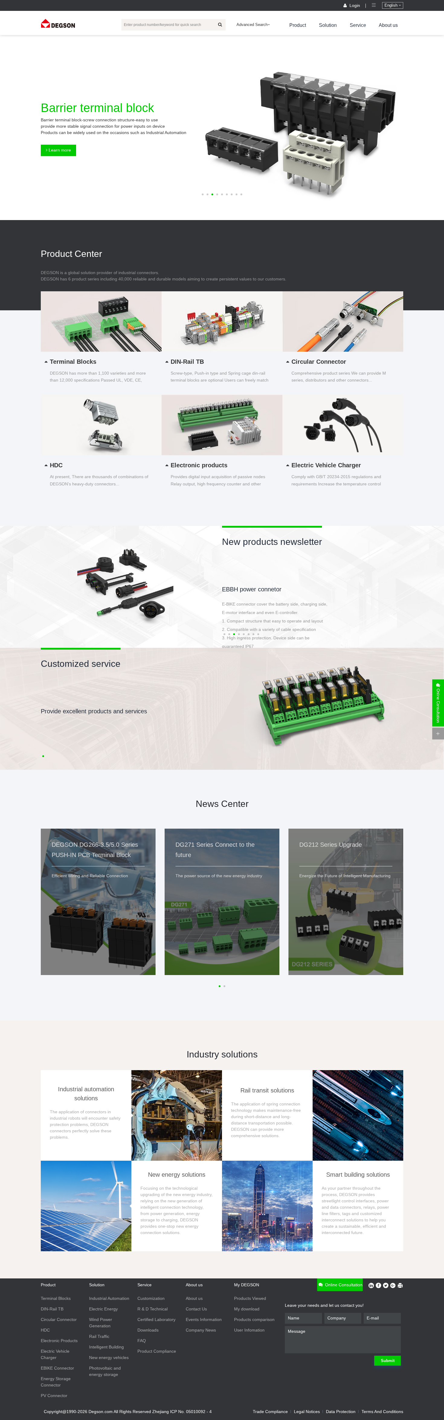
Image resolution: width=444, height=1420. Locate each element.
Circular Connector (59, 1319)
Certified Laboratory (156, 1319)
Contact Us (196, 1308)
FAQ (141, 1340)
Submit (387, 1360)
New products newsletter (272, 542)
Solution (328, 25)
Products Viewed (250, 1298)
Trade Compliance (270, 1411)
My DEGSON (246, 1284)
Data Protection (341, 1411)
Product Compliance (156, 1351)
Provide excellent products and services (94, 711)
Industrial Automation (109, 1298)
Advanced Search (252, 24)
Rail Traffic (99, 1336)
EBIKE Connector (57, 1368)
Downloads (148, 1330)
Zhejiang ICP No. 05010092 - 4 (182, 1411)
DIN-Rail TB (52, 1308)
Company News (201, 1330)
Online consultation (343, 1284)
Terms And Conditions (382, 1411)
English (391, 5)
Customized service (81, 664)
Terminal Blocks (56, 1298)
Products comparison (254, 1319)
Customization (151, 1298)
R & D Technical (152, 1308)
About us (388, 25)
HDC (45, 1330)
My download (246, 1308)
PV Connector (54, 1395)
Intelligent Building (106, 1347)
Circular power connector (255, 589)
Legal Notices (307, 1411)
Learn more (59, 150)
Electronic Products (59, 1340)
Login (354, 5)
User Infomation (249, 1330)
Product (297, 25)
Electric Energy (103, 1308)
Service (358, 25)
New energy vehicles (109, 1357)
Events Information (204, 1319)
